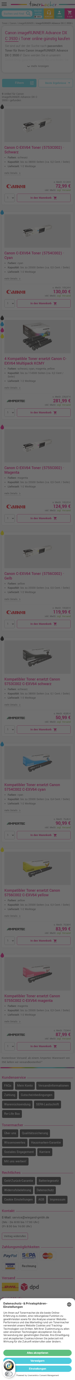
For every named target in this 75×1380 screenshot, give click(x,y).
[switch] (8, 1374)
